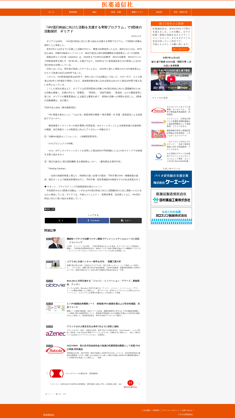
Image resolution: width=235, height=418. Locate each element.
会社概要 (146, 410)
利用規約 (156, 410)
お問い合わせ (187, 410)
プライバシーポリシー (170, 410)
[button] (126, 220)
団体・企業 (50, 209)
